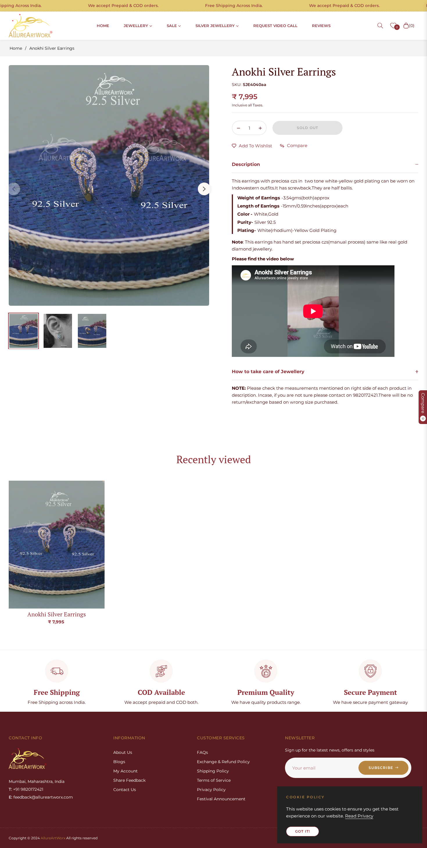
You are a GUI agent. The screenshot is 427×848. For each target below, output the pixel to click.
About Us (122, 752)
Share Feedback (129, 780)
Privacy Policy (211, 789)
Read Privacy (359, 816)
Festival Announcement (221, 799)
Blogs (119, 761)
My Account (125, 771)
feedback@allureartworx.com (43, 797)
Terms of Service (214, 780)
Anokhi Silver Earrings (56, 614)
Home (16, 48)
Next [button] (204, 189)
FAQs (202, 752)
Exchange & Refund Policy (223, 761)
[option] (109, 185)
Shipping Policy (213, 771)
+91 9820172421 (28, 789)
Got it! (302, 831)
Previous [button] (13, 189)
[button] (380, 25)
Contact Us (124, 789)
